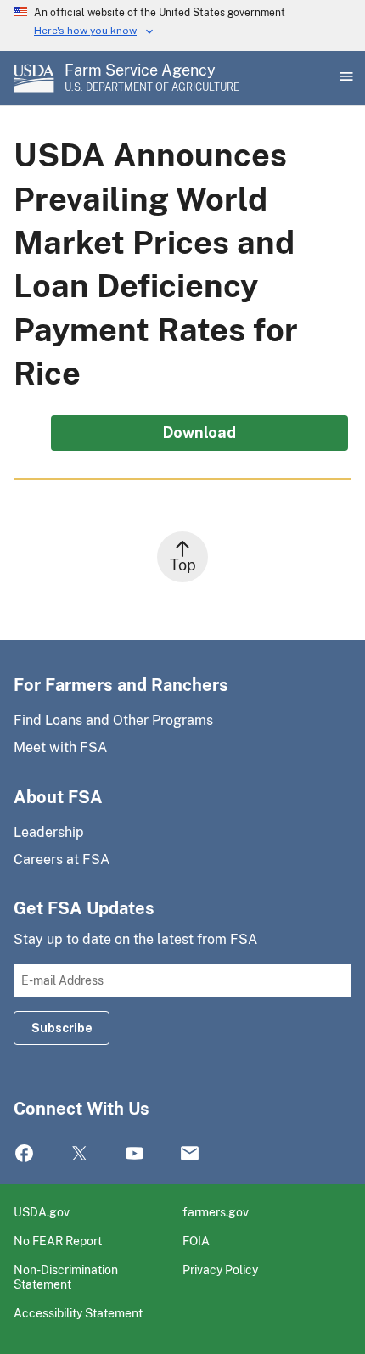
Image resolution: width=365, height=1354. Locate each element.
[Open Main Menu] (344, 78)
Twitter (79, 1154)
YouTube (134, 1154)
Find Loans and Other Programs (113, 720)
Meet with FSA (60, 747)
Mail (189, 1154)
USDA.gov (42, 1212)
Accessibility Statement (78, 1313)
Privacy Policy (220, 1269)
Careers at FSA (62, 859)
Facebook (24, 1154)
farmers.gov (215, 1212)
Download (199, 432)
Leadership (49, 832)
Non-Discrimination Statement (66, 1277)
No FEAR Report (58, 1240)
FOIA (196, 1240)
